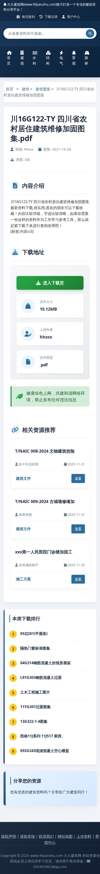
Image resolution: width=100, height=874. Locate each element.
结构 (48, 60)
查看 (78, 478)
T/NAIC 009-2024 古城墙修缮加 (45, 501)
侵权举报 (27, 836)
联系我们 (46, 836)
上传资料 (84, 836)
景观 (74, 60)
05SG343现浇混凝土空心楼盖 (44, 750)
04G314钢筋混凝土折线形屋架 (45, 662)
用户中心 (73, 16)
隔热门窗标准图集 (35, 648)
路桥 (86, 60)
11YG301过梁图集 (35, 706)
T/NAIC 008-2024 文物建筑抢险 (45, 451)
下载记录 (51, 16)
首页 (8, 60)
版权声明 (8, 836)
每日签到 (28, 16)
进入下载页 (53, 283)
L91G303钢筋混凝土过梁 (41, 677)
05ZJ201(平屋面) (33, 633)
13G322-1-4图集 (33, 721)
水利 (34, 60)
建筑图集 (43, 89)
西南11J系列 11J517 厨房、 (42, 736)
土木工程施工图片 (35, 692)
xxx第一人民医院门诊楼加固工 (43, 552)
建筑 (22, 60)
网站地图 (65, 836)
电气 (61, 60)
